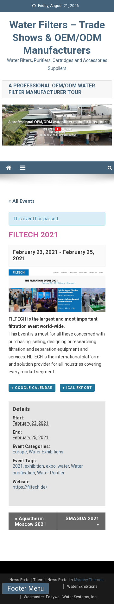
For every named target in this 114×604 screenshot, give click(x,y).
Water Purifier (51, 472)
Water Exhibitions (46, 451)
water (63, 466)
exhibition (34, 466)
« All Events (22, 201)
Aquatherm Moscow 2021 (30, 521)
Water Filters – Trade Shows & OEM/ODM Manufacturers (57, 37)
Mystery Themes (89, 580)
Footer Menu (25, 588)
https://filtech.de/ (30, 487)
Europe (20, 451)
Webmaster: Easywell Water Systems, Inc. (61, 597)
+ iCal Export (77, 388)
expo (51, 466)
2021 (18, 466)
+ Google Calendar (32, 388)
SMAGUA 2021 (82, 521)
